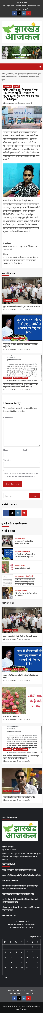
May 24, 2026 (23, 310)
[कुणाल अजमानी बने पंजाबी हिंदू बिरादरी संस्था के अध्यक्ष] (22, 290)
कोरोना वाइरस (32, 6)
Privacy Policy (16, 993)
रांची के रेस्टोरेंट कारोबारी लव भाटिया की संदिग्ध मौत (19, 797)
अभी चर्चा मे (16, 378)
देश (4, 6)
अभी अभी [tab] (7, 523)
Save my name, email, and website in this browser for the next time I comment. (21, 474)
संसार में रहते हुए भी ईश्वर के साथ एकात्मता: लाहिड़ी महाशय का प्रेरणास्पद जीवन (21, 908)
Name (6, 450)
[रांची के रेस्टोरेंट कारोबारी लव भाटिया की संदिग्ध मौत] (7, 593)
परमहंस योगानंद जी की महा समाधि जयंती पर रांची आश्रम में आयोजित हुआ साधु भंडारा (20, 900)
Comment (8, 417)
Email (25, 450)
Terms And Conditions (25, 990)
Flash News (7, 86)
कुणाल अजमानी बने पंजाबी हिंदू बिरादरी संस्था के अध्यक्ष (21, 306)
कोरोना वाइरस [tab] (9, 531)
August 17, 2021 (24, 103)
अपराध (24, 6)
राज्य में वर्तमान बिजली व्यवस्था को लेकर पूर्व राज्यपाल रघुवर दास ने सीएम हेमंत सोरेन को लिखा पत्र (20, 385)
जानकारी (25, 9)
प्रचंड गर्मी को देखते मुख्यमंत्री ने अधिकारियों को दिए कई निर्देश (25, 555)
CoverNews (35, 1006)
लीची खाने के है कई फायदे (22, 568)
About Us (10, 990)
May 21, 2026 (23, 800)
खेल (39, 6)
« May (4, 977)
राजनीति (18, 6)
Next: (20, 259)
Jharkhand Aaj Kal (11, 103)
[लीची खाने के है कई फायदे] (7, 567)
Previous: (20, 246)
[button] (4, 66)
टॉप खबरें (16, 86)
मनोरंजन (18, 9)
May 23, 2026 (23, 350)
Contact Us (28, 993)
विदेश (8, 6)
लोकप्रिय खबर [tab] (20, 523)
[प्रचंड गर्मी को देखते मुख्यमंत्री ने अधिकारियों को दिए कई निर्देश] (22, 328)
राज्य (12, 6)
